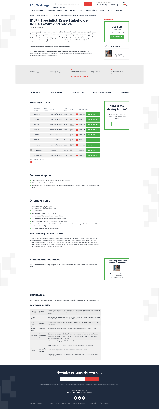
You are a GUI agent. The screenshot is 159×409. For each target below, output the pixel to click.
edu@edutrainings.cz (120, 56)
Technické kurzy (37, 10)
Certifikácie (91, 10)
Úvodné (31, 16)
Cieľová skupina (56, 92)
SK (124, 3)
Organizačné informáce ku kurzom (98, 403)
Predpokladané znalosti (102, 92)
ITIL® (52, 16)
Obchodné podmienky (79, 403)
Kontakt (119, 10)
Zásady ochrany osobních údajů (60, 403)
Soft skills (70, 10)
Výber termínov (115, 36)
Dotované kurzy (55, 10)
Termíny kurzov (35, 92)
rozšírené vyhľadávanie (59, 7)
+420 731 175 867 (118, 54)
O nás (110, 10)
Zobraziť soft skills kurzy (78, 76)
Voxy (80, 10)
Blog (102, 10)
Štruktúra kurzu (78, 92)
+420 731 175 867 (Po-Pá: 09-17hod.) (107, 5)
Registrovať (91, 114)
